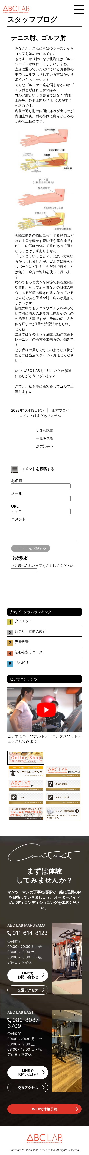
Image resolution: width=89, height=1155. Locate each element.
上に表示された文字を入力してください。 (44, 565)
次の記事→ (44, 446)
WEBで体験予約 (44, 1109)
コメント (18, 519)
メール (16, 493)
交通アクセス (28, 990)
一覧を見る (44, 438)
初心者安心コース (29, 652)
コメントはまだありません (40, 415)
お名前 (16, 480)
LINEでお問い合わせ (28, 975)
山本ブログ (60, 410)
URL (15, 506)
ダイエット (23, 621)
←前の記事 (44, 430)
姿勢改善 (22, 641)
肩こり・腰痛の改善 (30, 631)
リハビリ (22, 662)
